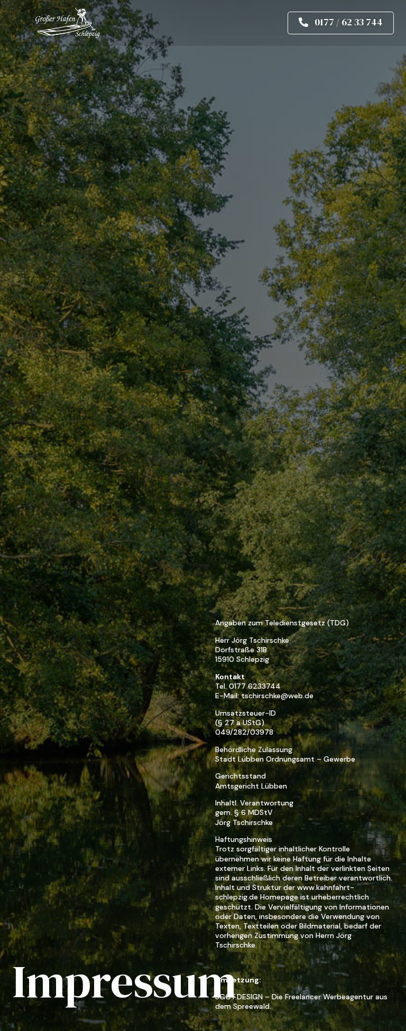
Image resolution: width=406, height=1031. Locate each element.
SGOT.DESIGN (239, 996)
